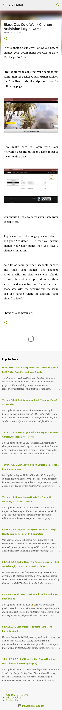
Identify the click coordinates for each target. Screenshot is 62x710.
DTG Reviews (15, 4)
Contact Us (12, 700)
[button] (5, 39)
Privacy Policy (13, 697)
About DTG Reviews (17, 695)
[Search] (58, 4)
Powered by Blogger (33, 705)
